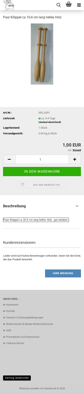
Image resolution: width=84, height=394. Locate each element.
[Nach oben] (73, 388)
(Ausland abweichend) (50, 122)
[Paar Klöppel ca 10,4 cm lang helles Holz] (42, 53)
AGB (8, 330)
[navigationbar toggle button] (79, 5)
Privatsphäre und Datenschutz (23, 337)
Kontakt (10, 311)
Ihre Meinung (63, 273)
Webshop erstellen (29, 388)
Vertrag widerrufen (17, 377)
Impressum (12, 304)
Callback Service (15, 343)
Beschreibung (14, 206)
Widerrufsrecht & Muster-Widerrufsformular (29, 324)
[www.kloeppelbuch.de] (9, 5)
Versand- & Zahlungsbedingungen (24, 317)
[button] (9, 159)
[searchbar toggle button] (58, 5)
